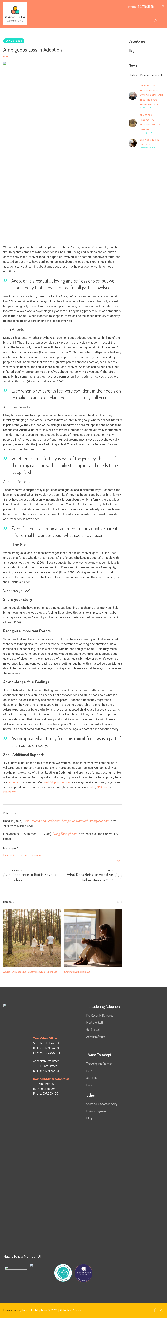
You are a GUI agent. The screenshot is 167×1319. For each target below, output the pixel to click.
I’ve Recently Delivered (99, 1019)
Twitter (23, 855)
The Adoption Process (99, 1067)
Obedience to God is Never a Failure (34, 877)
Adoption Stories (96, 1040)
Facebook (9, 855)
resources (14, 782)
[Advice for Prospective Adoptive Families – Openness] (93, 938)
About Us (91, 1081)
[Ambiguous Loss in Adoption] (62, 150)
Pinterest (37, 855)
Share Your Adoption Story (101, 1107)
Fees (89, 1088)
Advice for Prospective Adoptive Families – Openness (91, 971)
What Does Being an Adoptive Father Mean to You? (90, 877)
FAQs (89, 1074)
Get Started (93, 1033)
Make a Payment (96, 1114)
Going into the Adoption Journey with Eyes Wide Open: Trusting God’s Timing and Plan (152, 95)
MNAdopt (102, 787)
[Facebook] (157, 5)
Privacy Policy (11, 1313)
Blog (6, 56)
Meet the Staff (94, 1026)
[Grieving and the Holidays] (133, 142)
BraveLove (9, 792)
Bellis (92, 787)
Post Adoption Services (57, 782)
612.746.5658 (146, 6)
